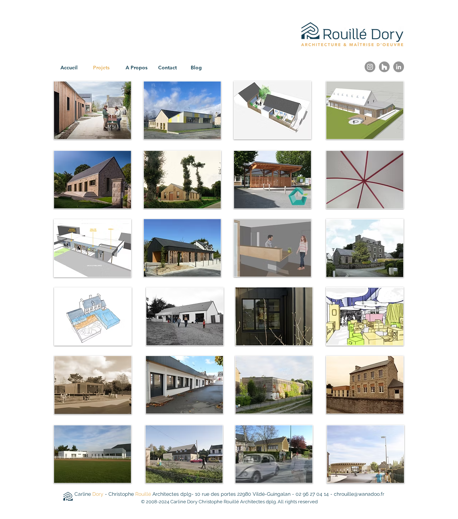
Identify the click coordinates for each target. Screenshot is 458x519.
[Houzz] (384, 66)
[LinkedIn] (398, 66)
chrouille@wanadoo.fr (359, 494)
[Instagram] (370, 66)
